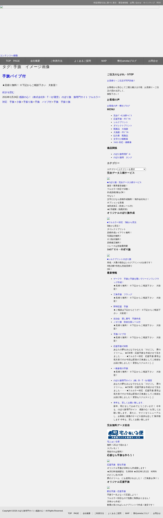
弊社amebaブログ (127, 60)
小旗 (18, 101)
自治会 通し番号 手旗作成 (126, 318)
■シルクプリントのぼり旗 (119, 259)
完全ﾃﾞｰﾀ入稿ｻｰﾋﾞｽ (122, 115)
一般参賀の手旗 (120, 368)
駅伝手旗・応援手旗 (116, 491)
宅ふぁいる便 (113, 441)
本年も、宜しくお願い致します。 (129, 402)
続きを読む (8, 92)
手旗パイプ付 (14, 76)
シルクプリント (120, 122)
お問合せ (153, 60)
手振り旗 (28, 101)
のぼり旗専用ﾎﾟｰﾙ (121, 154)
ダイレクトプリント (122, 125)
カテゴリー (112, 169)
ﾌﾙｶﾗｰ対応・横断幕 (122, 142)
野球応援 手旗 (120, 306)
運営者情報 (123, 3)
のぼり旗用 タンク (122, 157)
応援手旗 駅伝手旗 (116, 464)
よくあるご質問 (82, 60)
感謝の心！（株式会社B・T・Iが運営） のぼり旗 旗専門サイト (53, 97)
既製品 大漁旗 (120, 129)
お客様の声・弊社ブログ (118, 106)
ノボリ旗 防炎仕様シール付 (126, 322)
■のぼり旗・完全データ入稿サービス (124, 182)
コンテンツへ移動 (9, 55)
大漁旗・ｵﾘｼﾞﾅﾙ (120, 132)
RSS (159, 3)
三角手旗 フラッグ (122, 294)
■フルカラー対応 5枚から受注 (121, 222)
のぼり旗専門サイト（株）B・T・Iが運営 (132, 380)
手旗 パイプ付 (43, 101)
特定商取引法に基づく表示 (105, 3)
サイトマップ (149, 3)
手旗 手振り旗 (62, 101)
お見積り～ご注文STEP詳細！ (121, 80)
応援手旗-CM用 (120, 346)
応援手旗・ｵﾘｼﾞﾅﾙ (122, 119)
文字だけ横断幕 (120, 139)
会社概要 (35, 60)
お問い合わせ (135, 3)
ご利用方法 (56, 60)
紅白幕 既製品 (120, 135)
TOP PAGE (13, 60)
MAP (104, 60)
